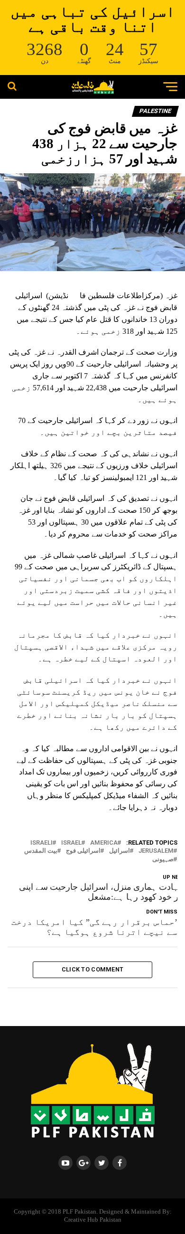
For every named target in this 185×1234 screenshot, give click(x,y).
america (104, 843)
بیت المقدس (40, 851)
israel (71, 843)
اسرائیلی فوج (83, 851)
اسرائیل (119, 851)
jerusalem (156, 851)
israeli (41, 843)
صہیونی (163, 860)
